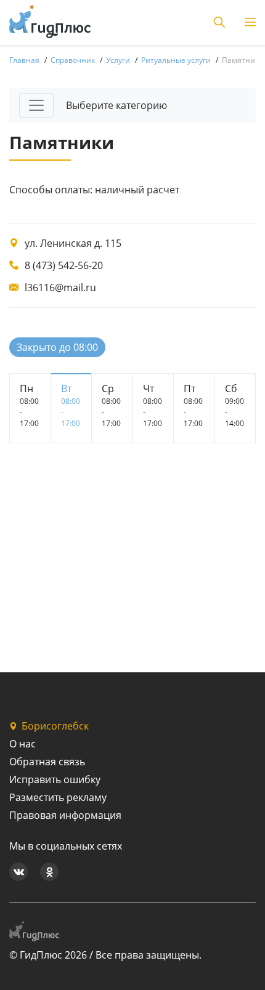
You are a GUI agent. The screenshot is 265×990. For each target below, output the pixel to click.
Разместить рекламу (58, 797)
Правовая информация (65, 815)
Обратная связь (47, 761)
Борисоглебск (55, 726)
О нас (22, 744)
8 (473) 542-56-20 (64, 265)
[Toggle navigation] (36, 105)
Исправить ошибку (54, 779)
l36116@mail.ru (60, 287)
